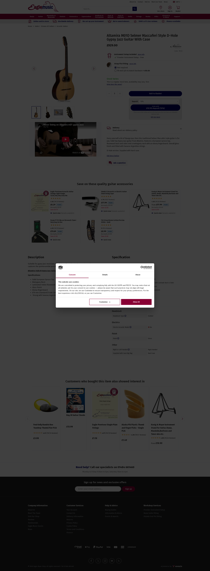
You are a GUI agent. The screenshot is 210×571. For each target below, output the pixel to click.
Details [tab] (105, 275)
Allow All (136, 302)
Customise (103, 302)
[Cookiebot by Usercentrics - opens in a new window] (142, 267)
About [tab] (137, 275)
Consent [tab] (72, 275)
